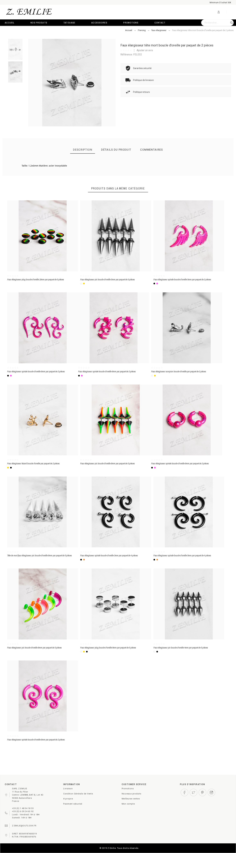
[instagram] (211, 792)
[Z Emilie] (29, 12)
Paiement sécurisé (72, 804)
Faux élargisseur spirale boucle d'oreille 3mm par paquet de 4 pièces (109, 555)
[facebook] (184, 792)
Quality (127, 175)
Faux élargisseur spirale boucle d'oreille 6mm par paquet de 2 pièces (36, 371)
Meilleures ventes (131, 798)
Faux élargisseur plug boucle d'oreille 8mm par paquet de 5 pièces (108, 647)
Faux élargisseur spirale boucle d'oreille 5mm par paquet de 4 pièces (182, 555)
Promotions (128, 788)
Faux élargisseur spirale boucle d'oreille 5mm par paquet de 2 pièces (182, 279)
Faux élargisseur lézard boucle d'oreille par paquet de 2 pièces (33, 463)
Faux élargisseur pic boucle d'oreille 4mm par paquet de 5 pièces (180, 647)
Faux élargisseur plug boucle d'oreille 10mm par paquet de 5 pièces (35, 279)
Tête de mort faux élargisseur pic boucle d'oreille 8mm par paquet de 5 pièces (39, 555)
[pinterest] (202, 792)
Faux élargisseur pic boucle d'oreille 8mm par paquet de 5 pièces (107, 463)
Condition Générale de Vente (78, 793)
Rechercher (230, 22)
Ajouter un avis (145, 50)
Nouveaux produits (131, 793)
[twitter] (193, 792)
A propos (68, 798)
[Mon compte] (218, 12)
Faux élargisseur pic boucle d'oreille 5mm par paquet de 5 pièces (107, 279)
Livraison (68, 788)
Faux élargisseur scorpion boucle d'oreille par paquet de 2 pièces (178, 371)
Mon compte (128, 804)
